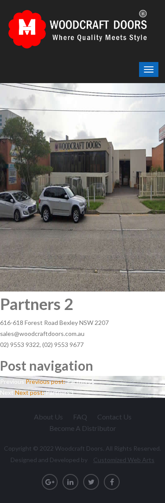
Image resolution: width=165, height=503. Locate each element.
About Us (48, 416)
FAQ (80, 416)
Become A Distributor (82, 428)
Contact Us (114, 416)
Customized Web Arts (123, 459)
